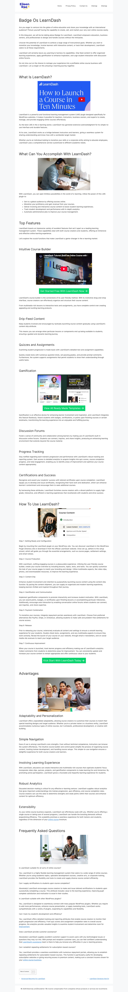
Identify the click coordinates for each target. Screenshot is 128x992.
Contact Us (83, 6)
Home (60, 6)
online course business (32, 960)
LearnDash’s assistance (32, 942)
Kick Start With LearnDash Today (62, 660)
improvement (24, 927)
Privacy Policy (71, 6)
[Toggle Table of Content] (32, 972)
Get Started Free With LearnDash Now (62, 291)
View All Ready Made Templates (62, 408)
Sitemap (94, 6)
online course (53, 820)
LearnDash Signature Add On (99, 978)
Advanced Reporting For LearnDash (33, 978)
